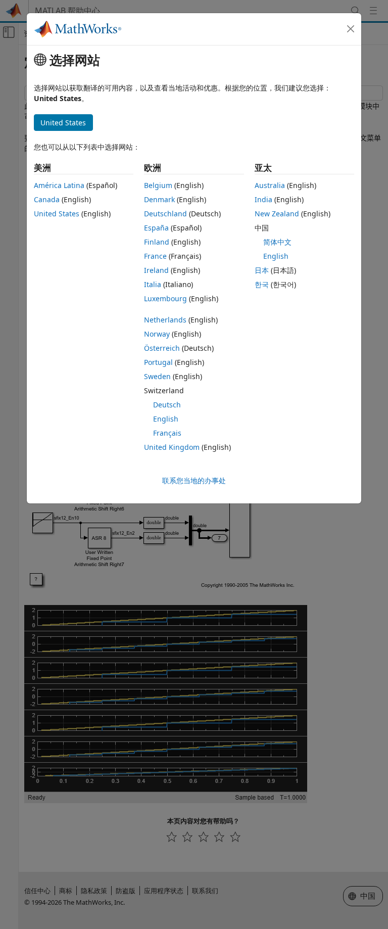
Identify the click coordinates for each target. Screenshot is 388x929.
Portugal (158, 362)
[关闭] (351, 29)
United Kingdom (172, 447)
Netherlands (165, 319)
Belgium (158, 185)
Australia (270, 185)
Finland (156, 242)
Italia (152, 284)
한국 (262, 284)
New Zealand (277, 213)
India (263, 199)
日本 (262, 270)
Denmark (159, 199)
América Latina (59, 185)
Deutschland (165, 213)
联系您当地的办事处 (194, 480)
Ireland (156, 270)
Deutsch (167, 404)
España (156, 228)
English (165, 419)
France (155, 256)
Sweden (157, 376)
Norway (157, 334)
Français (167, 433)
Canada (47, 199)
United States (56, 213)
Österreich (162, 348)
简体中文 (277, 242)
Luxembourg (165, 298)
